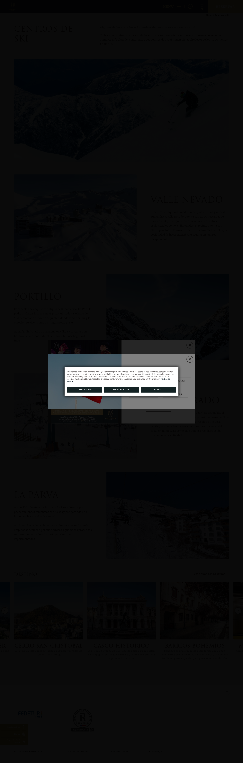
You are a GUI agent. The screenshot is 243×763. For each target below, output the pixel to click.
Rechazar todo (121, 389)
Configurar (85, 389)
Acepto (158, 389)
